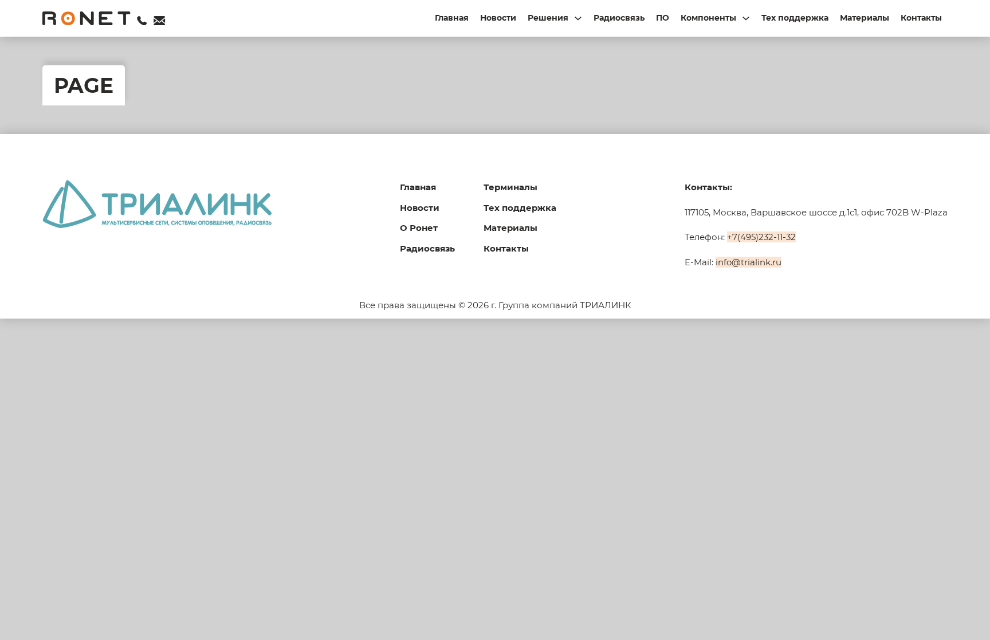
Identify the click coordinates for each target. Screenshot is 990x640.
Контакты (921, 18)
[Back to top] (955, 611)
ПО (662, 18)
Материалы (864, 18)
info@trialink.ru (748, 262)
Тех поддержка (794, 18)
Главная (452, 18)
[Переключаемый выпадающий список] (578, 18)
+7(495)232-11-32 (761, 236)
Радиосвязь (619, 18)
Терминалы (510, 187)
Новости (498, 18)
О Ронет (419, 227)
